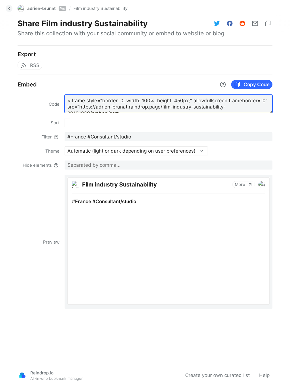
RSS (34, 65)
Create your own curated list (217, 375)
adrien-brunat (46, 8)
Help (264, 375)
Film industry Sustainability (100, 8)
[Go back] (9, 8)
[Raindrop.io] (22, 375)
